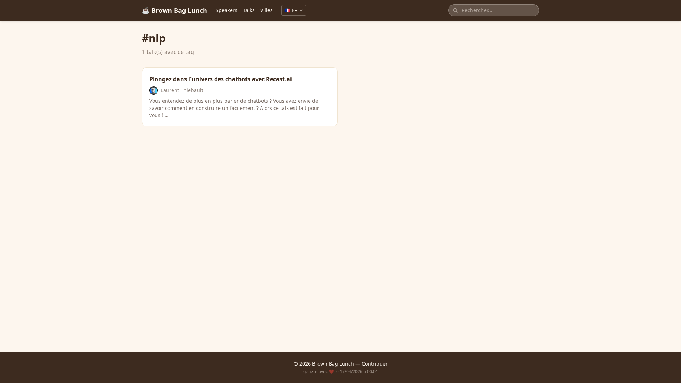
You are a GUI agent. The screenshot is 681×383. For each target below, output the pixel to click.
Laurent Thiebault (182, 90)
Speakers (226, 10)
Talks (249, 10)
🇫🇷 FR (291, 10)
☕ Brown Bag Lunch (174, 10)
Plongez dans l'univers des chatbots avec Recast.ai (220, 79)
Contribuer (375, 363)
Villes (266, 10)
